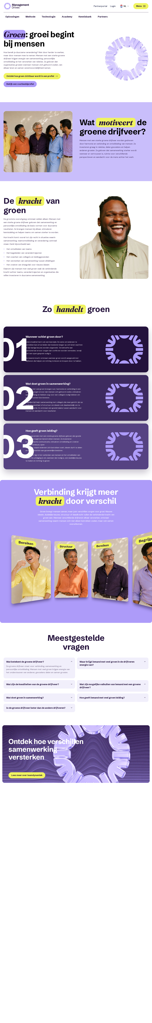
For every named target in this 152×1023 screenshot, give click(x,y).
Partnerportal (100, 6)
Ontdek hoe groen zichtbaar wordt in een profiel (30, 76)
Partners (103, 16)
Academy (67, 16)
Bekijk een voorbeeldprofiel (20, 84)
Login (113, 6)
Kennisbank (85, 16)
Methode (30, 16)
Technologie (48, 16)
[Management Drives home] (16, 6)
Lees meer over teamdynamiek (26, 775)
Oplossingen (12, 16)
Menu (139, 6)
